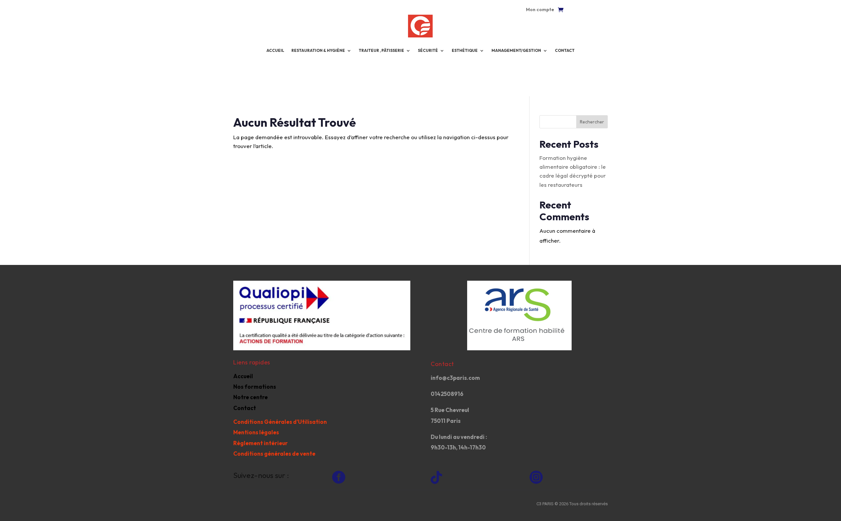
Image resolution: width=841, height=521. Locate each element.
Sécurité (428, 50)
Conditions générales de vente (274, 453)
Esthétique (465, 50)
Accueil (243, 376)
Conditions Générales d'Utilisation (280, 421)
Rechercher (592, 122)
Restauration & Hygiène (318, 50)
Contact (565, 50)
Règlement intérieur (260, 443)
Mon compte (540, 9)
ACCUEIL (275, 50)
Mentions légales (256, 432)
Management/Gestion (516, 50)
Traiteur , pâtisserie (381, 50)
